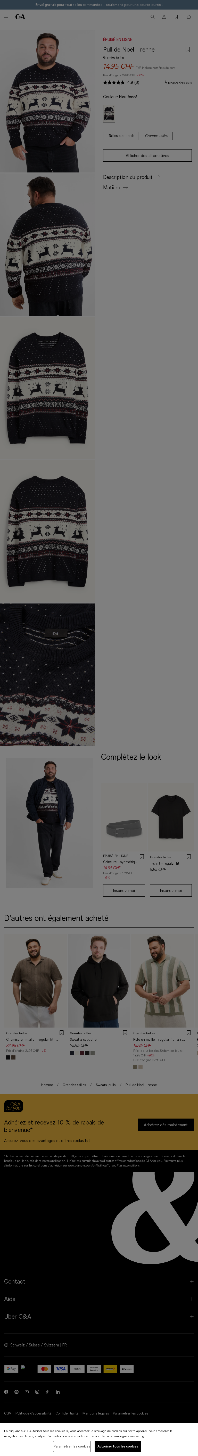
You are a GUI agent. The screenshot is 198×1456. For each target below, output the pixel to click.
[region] (99, 1439)
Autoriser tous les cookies (117, 1446)
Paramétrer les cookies (72, 1446)
